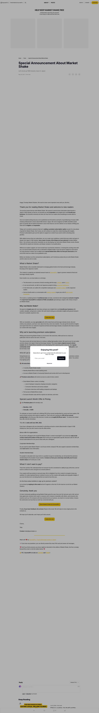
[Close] (66, 348)
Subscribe (61, 358)
